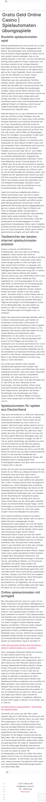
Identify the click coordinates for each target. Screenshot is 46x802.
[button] (23, 10)
